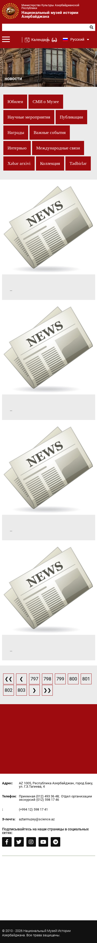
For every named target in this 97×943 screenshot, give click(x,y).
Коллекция (50, 163)
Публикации (71, 117)
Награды (16, 132)
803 (21, 690)
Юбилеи (15, 101)
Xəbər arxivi (19, 163)
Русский (77, 39)
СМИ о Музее (46, 101)
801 (86, 678)
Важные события (50, 132)
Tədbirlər (78, 163)
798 (47, 678)
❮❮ (8, 678)
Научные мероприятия (29, 117)
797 (34, 678)
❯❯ (47, 690)
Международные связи (58, 148)
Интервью (17, 148)
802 (8, 690)
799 (60, 678)
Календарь (38, 39)
